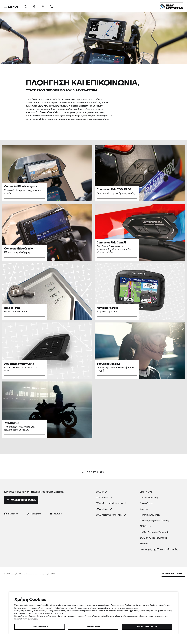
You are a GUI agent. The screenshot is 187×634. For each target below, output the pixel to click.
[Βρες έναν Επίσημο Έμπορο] (34, 6)
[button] (11, 7)
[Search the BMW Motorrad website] (25, 6)
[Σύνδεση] (43, 6)
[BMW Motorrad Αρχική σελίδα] (171, 6)
